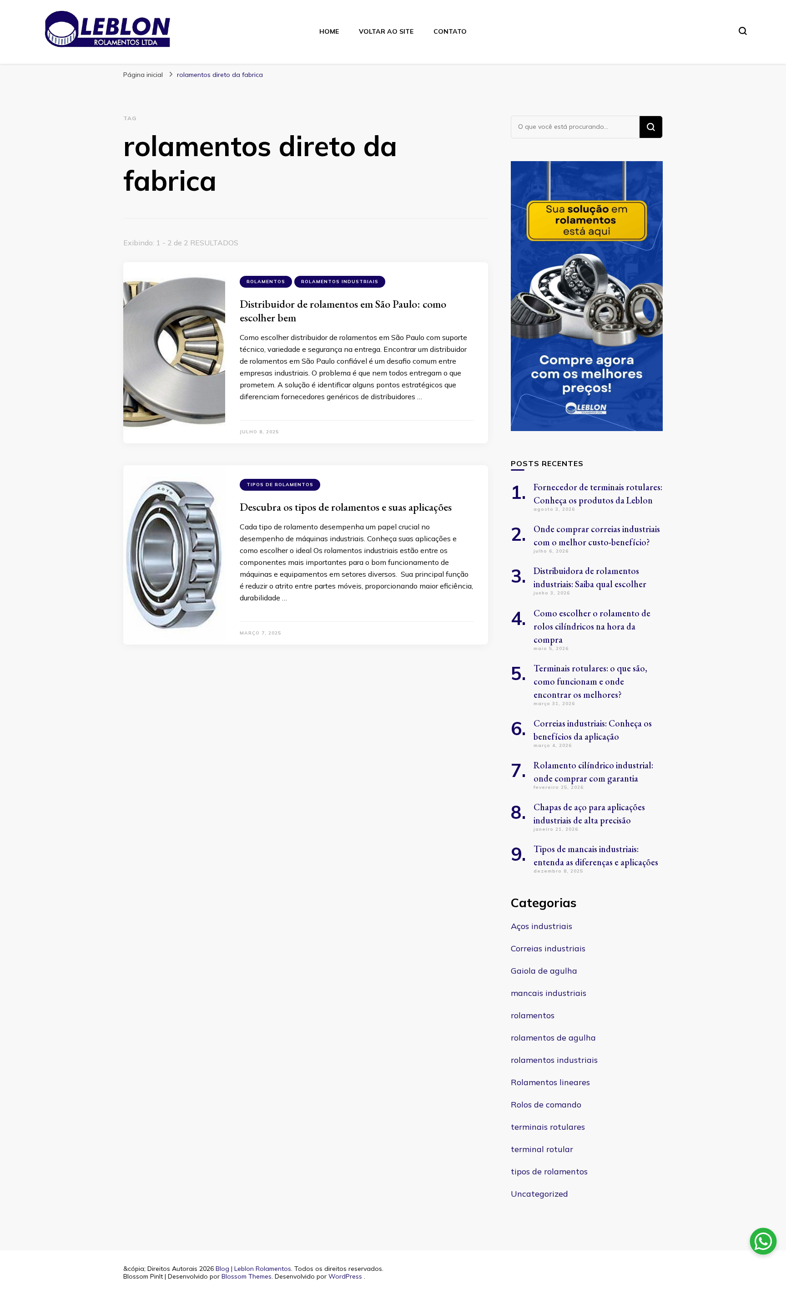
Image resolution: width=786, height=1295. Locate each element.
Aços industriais (541, 926)
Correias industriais (548, 948)
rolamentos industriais (339, 281)
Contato (450, 31)
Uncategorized (539, 1193)
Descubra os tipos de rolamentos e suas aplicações (346, 507)
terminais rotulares (548, 1127)
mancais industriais (548, 993)
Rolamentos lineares (550, 1082)
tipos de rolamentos (280, 485)
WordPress (345, 1276)
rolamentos (266, 281)
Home (329, 31)
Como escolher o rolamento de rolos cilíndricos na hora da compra (592, 626)
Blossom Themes (247, 1276)
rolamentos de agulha (553, 1037)
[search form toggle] (743, 31)
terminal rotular (542, 1149)
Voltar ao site (386, 31)
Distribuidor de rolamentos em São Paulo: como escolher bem (343, 311)
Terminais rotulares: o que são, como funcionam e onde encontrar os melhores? (590, 681)
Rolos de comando (546, 1104)
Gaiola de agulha (544, 970)
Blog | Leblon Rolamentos (253, 1269)
